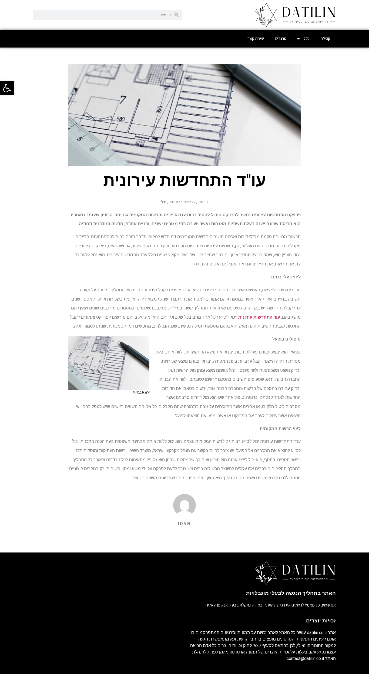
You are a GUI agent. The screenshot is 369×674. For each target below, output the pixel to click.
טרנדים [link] (280, 38)
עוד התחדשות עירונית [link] (258, 317)
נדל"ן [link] (162, 202)
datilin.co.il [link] (317, 632)
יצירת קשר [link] (255, 38)
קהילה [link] (325, 38)
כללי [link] (306, 38)
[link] (7, 88)
